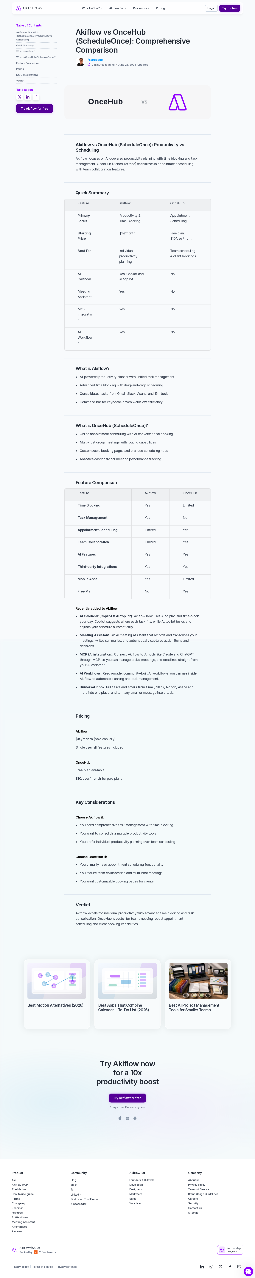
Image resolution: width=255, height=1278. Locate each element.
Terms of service (42, 1266)
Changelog (18, 1203)
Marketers (135, 1194)
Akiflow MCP (20, 1184)
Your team (135, 1203)
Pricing (16, 1198)
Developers (136, 1184)
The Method (19, 1189)
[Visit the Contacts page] (239, 1267)
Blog (73, 1180)
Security (193, 1203)
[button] (248, 1271)
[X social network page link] (98, 1189)
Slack (74, 1184)
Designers (135, 1189)
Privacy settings (67, 1266)
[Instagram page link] (211, 1267)
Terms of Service (198, 1189)
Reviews (17, 1231)
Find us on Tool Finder (84, 1199)
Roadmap (18, 1208)
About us (194, 1180)
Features (17, 1212)
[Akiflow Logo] (29, 8)
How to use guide (23, 1194)
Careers (193, 1198)
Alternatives (19, 1226)
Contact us (195, 1208)
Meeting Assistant (23, 1222)
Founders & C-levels (141, 1180)
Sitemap (193, 1212)
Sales (132, 1198)
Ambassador (78, 1203)
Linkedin (76, 1194)
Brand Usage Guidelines (203, 1194)
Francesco (95, 60)
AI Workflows (20, 1217)
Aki (14, 1180)
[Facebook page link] (230, 1267)
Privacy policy (196, 1184)
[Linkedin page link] (202, 1267)
